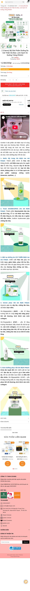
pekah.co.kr (6, 523)
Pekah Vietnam (7, 515)
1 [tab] (13, 468)
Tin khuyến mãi (6, 427)
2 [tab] (14, 468)
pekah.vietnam (7, 517)
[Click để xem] (15, 28)
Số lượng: (3, 79)
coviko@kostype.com (9, 505)
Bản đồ (5, 525)
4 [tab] (16, 468)
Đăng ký (26, 542)
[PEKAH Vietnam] (2, 2)
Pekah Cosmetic (7, 520)
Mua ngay (7, 463)
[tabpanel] (8, 454)
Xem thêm (15, 432)
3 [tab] (15, 468)
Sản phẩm (15, 437)
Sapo (18, 556)
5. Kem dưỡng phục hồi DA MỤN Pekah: (15, 367)
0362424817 (12, 95)
